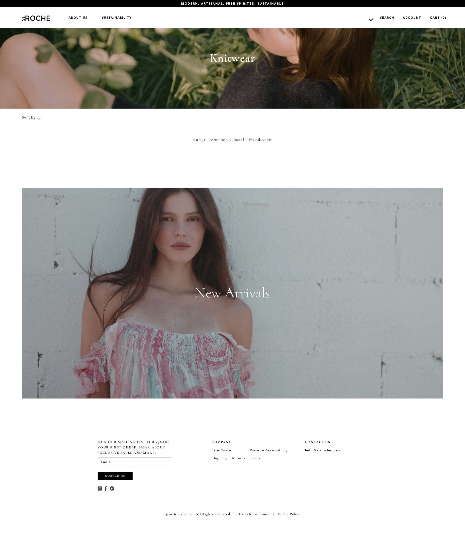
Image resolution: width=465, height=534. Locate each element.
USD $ (360, 17)
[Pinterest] (112, 487)
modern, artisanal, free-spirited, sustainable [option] (232, 3)
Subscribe (115, 476)
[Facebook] (106, 487)
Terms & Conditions (254, 514)
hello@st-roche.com (323, 450)
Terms (255, 458)
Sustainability (117, 17)
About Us (78, 17)
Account (412, 17)
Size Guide (221, 450)
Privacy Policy (288, 514)
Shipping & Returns (228, 458)
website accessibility (269, 450)
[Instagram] (100, 487)
